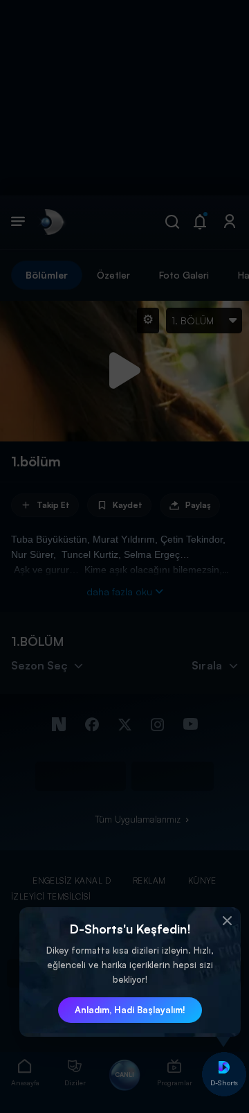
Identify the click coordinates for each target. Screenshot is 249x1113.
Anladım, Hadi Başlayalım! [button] (130, 1009)
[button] (227, 921)
